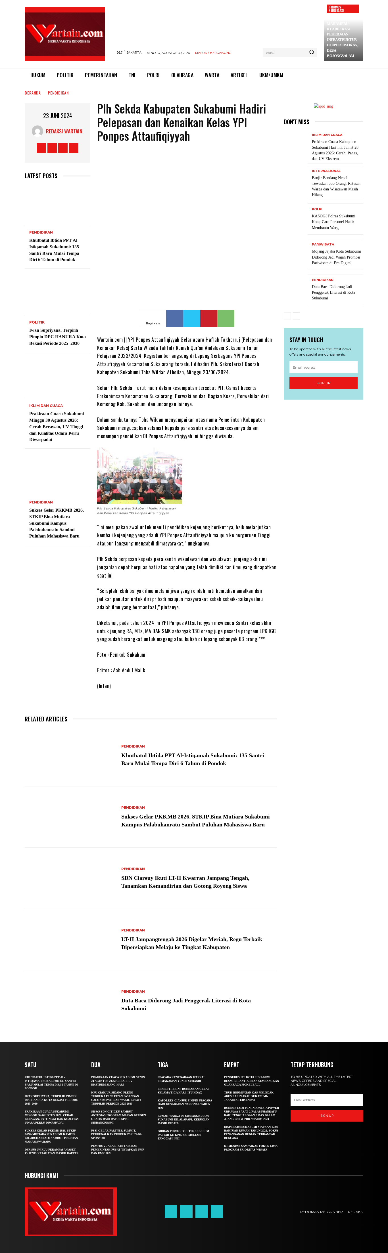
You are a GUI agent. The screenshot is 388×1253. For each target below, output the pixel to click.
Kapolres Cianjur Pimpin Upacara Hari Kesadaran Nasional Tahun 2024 (185, 1104)
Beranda (33, 93)
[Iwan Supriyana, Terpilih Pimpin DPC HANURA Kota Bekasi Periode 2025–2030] (57, 295)
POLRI (317, 209)
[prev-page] (287, 316)
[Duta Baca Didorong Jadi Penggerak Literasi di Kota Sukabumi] (70, 1001)
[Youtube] (73, 148)
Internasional (326, 171)
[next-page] (296, 316)
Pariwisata (323, 244)
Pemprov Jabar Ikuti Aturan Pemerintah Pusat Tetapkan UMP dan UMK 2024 (117, 1149)
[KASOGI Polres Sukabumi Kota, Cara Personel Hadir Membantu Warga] (296, 218)
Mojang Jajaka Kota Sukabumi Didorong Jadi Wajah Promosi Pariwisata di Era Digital (336, 257)
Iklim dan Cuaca (46, 406)
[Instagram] (52, 148)
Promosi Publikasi (336, 9)
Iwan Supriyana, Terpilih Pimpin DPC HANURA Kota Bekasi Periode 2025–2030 (57, 337)
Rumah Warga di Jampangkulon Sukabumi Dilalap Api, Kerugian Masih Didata (183, 1119)
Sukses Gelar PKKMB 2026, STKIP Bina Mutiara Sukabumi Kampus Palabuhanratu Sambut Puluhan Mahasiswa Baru (56, 523)
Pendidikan (58, 93)
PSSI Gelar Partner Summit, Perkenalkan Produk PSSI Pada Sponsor (116, 1134)
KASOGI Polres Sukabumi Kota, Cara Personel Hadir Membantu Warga (333, 222)
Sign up (323, 383)
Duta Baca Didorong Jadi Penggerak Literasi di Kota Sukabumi (333, 292)
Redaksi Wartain (64, 131)
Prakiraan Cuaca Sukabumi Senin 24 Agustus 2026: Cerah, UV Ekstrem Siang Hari (118, 1081)
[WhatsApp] (225, 318)
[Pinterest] (208, 318)
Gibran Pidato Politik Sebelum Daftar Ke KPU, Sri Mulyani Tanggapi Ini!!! (183, 1135)
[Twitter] (63, 148)
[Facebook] (41, 148)
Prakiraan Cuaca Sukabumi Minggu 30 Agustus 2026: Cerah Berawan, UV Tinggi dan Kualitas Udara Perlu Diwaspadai (56, 426)
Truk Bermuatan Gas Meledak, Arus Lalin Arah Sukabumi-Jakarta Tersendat (249, 1096)
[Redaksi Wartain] (39, 131)
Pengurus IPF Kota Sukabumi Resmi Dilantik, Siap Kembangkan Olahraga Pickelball (251, 1081)
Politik (37, 322)
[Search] (311, 52)
